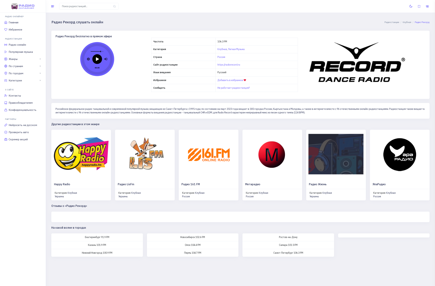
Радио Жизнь (317, 184)
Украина (59, 196)
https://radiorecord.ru (229, 64)
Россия (221, 57)
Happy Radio (62, 184)
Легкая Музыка (236, 49)
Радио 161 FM (190, 184)
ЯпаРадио (379, 184)
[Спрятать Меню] (52, 6)
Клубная (222, 49)
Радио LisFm (126, 184)
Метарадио (252, 184)
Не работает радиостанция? (234, 87)
